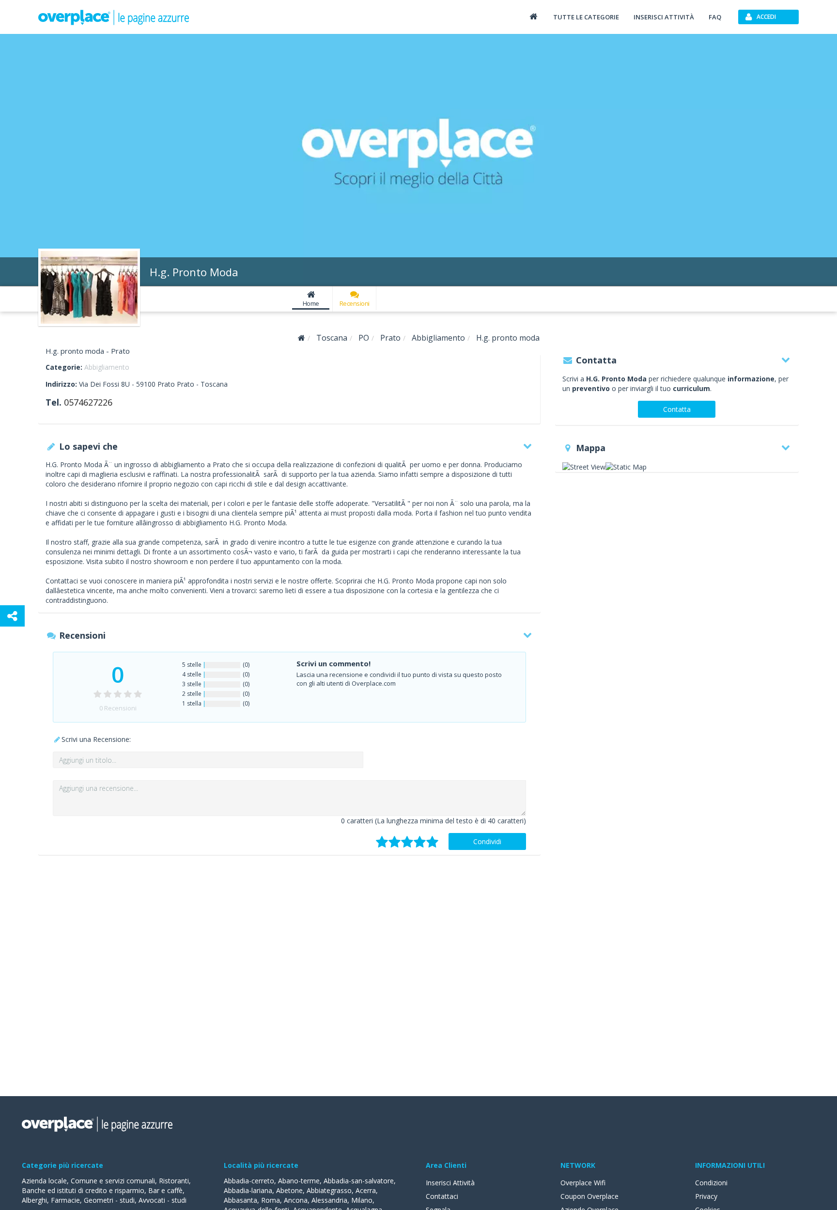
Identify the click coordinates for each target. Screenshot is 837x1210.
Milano (361, 1200)
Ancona (296, 1200)
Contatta (677, 409)
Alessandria (329, 1200)
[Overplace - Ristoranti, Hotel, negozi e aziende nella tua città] (113, 17)
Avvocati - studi (162, 1200)
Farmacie (65, 1200)
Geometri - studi (109, 1200)
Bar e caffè (165, 1190)
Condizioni (711, 1182)
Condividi (487, 841)
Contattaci (442, 1196)
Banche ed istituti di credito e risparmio (83, 1190)
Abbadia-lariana (248, 1190)
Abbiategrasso (329, 1190)
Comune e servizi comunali (113, 1180)
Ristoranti (174, 1180)
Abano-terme (299, 1180)
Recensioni (355, 303)
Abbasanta (240, 1200)
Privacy (706, 1196)
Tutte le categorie (586, 17)
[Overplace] (301, 338)
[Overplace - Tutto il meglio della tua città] (533, 16)
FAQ (715, 17)
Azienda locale (44, 1180)
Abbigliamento (106, 367)
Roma (270, 1200)
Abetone (289, 1190)
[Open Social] (12, 616)
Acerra (366, 1190)
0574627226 (88, 402)
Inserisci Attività (450, 1182)
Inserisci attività (664, 17)
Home (311, 303)
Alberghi (34, 1200)
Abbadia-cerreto (249, 1180)
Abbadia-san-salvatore (359, 1180)
